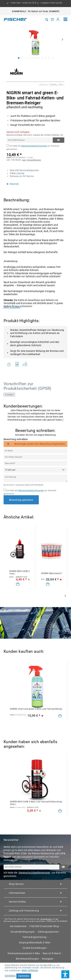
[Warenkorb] (52, 19)
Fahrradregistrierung (35, 937)
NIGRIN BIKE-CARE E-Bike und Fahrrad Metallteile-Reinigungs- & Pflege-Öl (19, 572)
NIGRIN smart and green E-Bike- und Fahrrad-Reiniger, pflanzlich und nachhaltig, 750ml (36, 709)
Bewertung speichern (21, 499)
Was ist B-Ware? (52, 953)
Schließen (10, 975)
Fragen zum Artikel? (9, 364)
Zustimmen (23, 976)
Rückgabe (47, 958)
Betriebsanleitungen (27, 958)
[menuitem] (65, 19)
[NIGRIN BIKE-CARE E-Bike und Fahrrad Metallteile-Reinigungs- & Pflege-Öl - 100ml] (19, 549)
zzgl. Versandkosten (31, 160)
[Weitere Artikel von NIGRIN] (16, 71)
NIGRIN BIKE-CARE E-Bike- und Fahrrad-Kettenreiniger (36, 802)
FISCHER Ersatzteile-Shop (44, 926)
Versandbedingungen (22, 931)
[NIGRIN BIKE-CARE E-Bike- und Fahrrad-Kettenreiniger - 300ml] (36, 779)
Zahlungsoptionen (48, 931)
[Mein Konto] (58, 19)
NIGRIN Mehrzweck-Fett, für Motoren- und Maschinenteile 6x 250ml (51, 573)
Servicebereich (18, 926)
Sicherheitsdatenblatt (18, 364)
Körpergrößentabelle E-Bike (34, 942)
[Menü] (65, 19)
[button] (65, 974)
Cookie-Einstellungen (35, 948)
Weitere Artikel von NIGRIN (26, 364)
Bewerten (14, 184)
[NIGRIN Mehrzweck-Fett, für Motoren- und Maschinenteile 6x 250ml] (51, 551)
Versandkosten (46, 919)
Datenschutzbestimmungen (34, 146)
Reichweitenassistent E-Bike (24, 953)
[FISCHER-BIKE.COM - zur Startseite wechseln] (15, 19)
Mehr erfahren (30, 970)
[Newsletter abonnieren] (63, 867)
